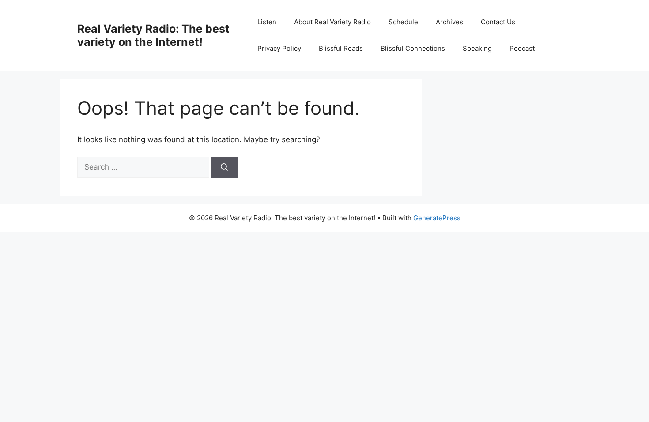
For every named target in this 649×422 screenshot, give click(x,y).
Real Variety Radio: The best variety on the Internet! (153, 35)
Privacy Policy (279, 48)
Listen (266, 22)
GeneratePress (436, 218)
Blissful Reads (341, 48)
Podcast (522, 48)
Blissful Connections (413, 48)
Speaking (477, 48)
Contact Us (498, 22)
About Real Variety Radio (332, 22)
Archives (449, 22)
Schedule (403, 22)
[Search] (224, 167)
